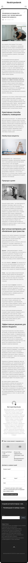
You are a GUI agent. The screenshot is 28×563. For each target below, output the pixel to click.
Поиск (3, 515)
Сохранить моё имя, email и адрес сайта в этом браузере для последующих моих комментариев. (13, 489)
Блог (3, 11)
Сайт (4, 483)
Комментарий (7, 469)
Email (16, 478)
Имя (4, 478)
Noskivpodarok (14, 2)
